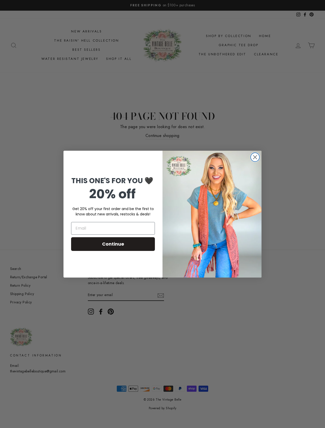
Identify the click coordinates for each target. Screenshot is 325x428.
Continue (113, 244)
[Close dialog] (255, 157)
